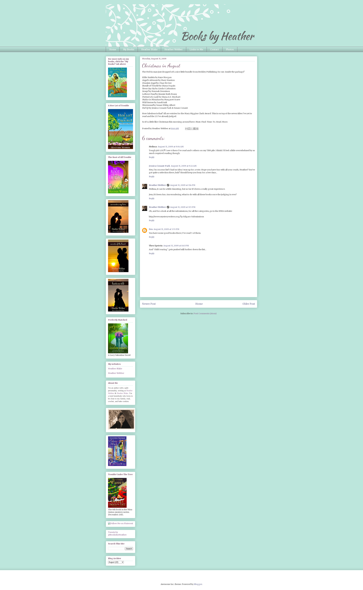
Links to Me (196, 49)
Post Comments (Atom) (205, 313)
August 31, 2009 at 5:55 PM (166, 229)
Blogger (198, 584)
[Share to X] (191, 128)
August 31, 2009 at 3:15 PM (182, 207)
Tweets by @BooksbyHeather (117, 533)
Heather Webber (173, 49)
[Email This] (186, 128)
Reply (151, 157)
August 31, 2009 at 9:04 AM (171, 146)
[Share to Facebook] (194, 128)
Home (112, 49)
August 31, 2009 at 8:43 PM (176, 245)
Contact (214, 49)
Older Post (248, 303)
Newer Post (149, 303)
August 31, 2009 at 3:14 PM (182, 185)
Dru (151, 229)
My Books (128, 49)
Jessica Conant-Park (159, 166)
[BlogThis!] (189, 128)
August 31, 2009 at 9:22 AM (184, 166)
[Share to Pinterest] (197, 128)
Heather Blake (149, 49)
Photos (230, 49)
